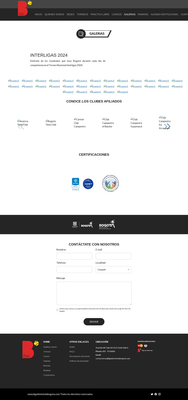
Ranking (46, 370)
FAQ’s (72, 352)
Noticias (46, 366)
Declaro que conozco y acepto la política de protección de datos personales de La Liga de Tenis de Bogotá (94, 310)
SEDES (70, 14)
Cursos (46, 356)
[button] (167, 126)
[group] (23, 122)
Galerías (46, 361)
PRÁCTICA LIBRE (100, 14)
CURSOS (117, 14)
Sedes (72, 347)
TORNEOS (82, 14)
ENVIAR (94, 321)
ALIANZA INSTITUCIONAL (164, 14)
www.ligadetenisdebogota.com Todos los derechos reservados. (60, 394)
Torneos (47, 352)
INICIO (38, 14)
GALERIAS (129, 14)
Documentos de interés (80, 356)
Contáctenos (49, 375)
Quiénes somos (50, 347)
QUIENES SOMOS (54, 14)
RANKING (143, 14)
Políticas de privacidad (79, 361)
